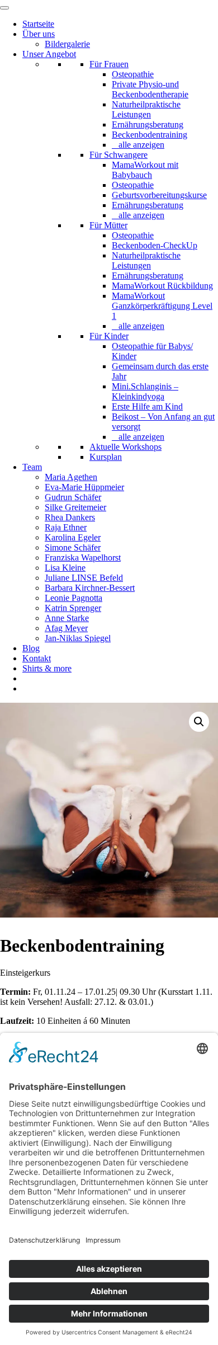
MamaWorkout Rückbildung (162, 285)
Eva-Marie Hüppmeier (84, 487)
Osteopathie (133, 74)
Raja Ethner (66, 527)
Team (32, 467)
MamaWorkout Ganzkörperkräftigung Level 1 (162, 306)
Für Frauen (109, 64)
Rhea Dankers (70, 517)
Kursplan (105, 457)
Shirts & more (47, 668)
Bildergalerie (67, 44)
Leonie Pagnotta (73, 598)
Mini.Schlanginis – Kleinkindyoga (145, 391)
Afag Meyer (66, 628)
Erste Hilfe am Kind (147, 406)
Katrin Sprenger (73, 608)
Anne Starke (67, 618)
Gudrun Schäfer (73, 497)
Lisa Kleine (65, 567)
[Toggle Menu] (4, 8)
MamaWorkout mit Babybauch (145, 170)
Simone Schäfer (73, 547)
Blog (31, 648)
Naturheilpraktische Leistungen (146, 109)
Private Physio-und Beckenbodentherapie (150, 89)
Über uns (38, 34)
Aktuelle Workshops (125, 447)
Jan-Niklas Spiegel (78, 638)
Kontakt (36, 658)
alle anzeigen (141, 144)
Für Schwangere (118, 154)
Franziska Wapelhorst (83, 557)
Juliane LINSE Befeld (84, 577)
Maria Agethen (71, 477)
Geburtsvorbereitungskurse (159, 195)
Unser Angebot (49, 54)
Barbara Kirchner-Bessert (90, 587)
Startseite (38, 24)
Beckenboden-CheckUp (154, 245)
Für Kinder (109, 336)
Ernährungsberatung (147, 124)
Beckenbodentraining (149, 134)
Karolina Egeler (73, 537)
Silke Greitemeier (75, 507)
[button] (199, 722)
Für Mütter (108, 225)
